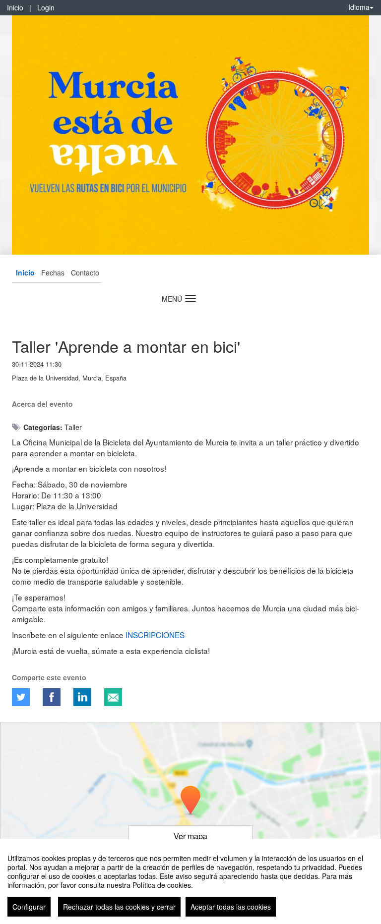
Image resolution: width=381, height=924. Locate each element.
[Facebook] (52, 697)
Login (46, 7)
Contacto (85, 272)
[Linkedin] (82, 697)
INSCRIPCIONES (155, 634)
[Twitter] (21, 697)
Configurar (29, 907)
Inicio (15, 7)
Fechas (52, 272)
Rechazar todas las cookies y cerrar (119, 907)
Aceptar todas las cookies (230, 907)
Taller (73, 427)
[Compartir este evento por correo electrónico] (113, 697)
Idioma (359, 7)
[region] (190, 881)
